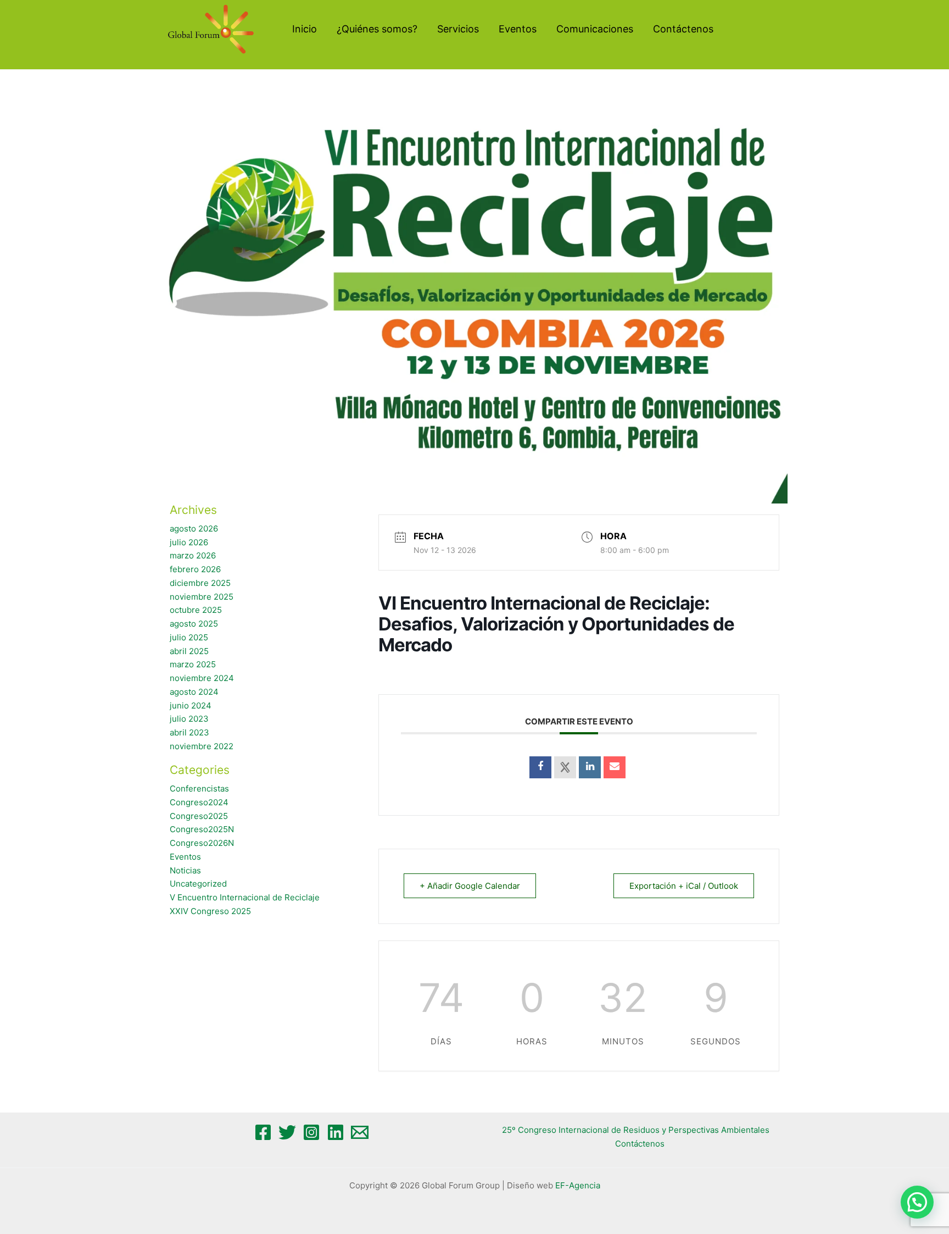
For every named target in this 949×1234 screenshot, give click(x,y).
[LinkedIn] (590, 767)
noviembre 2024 (202, 678)
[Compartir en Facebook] (540, 767)
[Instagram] (311, 1132)
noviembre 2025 (201, 596)
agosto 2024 (194, 692)
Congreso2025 (199, 816)
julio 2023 (189, 718)
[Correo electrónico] (615, 767)
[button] (917, 1202)
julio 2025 (189, 637)
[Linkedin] (335, 1132)
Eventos (185, 856)
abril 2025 (189, 651)
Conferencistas (199, 788)
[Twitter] (287, 1132)
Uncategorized (198, 883)
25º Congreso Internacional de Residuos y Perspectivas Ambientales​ (635, 1130)
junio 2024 (190, 705)
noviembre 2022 (201, 746)
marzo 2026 (193, 555)
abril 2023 (189, 732)
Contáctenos (640, 1143)
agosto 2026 (194, 528)
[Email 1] (360, 1132)
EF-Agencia (577, 1185)
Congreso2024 (199, 802)
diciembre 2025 (200, 583)
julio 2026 (189, 542)
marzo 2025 (193, 664)
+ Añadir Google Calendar (470, 886)
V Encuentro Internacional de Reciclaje (245, 897)
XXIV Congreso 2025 (210, 911)
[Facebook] (263, 1132)
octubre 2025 (196, 610)
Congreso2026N (202, 843)
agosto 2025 (194, 623)
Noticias (185, 870)
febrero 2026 (195, 569)
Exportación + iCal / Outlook (683, 886)
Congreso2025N (202, 829)
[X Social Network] (565, 767)
